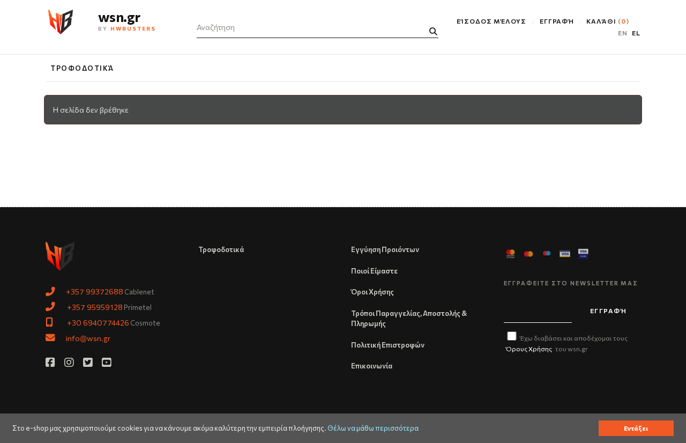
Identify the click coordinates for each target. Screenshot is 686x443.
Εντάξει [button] (636, 428)
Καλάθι (606, 21)
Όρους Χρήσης (529, 348)
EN (623, 32)
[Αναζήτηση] (433, 31)
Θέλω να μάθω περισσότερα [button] (373, 428)
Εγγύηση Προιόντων (385, 249)
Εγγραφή (557, 21)
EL (636, 32)
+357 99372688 (94, 291)
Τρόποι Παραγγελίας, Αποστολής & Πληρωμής (409, 318)
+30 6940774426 (98, 322)
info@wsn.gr (88, 338)
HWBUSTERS (133, 28)
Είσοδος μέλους (491, 21)
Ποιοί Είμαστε (374, 271)
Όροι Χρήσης (372, 291)
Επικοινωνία (371, 365)
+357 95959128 (95, 307)
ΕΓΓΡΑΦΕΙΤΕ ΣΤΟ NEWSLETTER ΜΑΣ (571, 282)
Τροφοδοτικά (82, 68)
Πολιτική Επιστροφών (387, 345)
